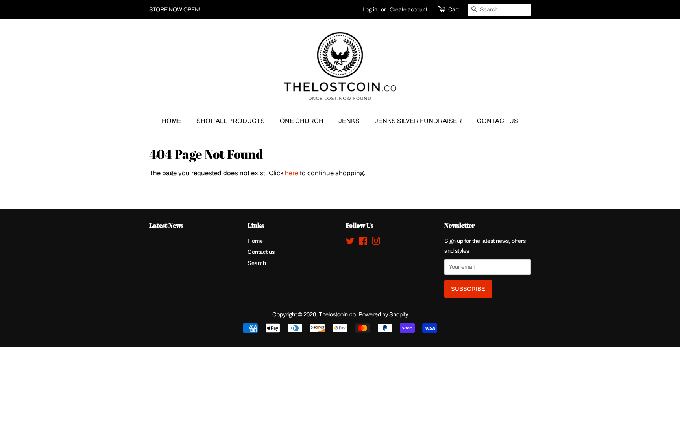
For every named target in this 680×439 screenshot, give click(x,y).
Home (171, 121)
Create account (408, 10)
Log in (369, 10)
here (291, 173)
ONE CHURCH (301, 121)
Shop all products (230, 121)
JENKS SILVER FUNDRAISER (418, 121)
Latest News (166, 225)
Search (257, 263)
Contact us (261, 252)
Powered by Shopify (383, 314)
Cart (453, 10)
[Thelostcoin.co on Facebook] (363, 242)
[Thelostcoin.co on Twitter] (350, 242)
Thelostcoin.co (337, 314)
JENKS (349, 121)
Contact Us (497, 121)
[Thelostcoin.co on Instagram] (375, 242)
